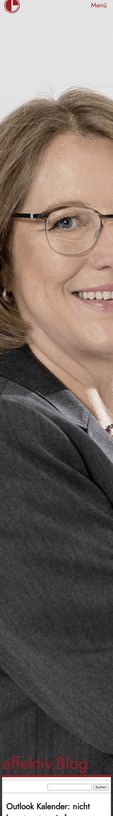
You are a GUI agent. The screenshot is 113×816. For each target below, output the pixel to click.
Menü (99, 5)
